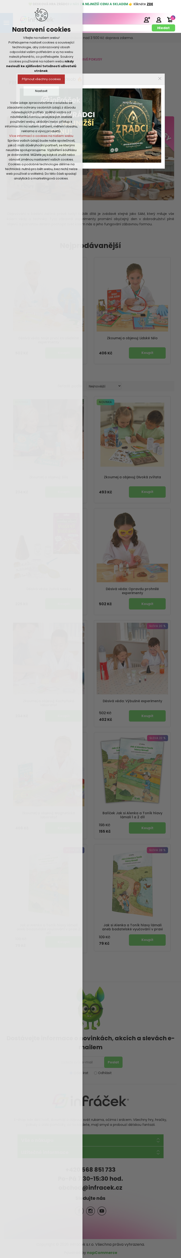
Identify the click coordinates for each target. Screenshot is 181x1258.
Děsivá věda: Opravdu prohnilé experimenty (132, 591)
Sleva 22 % (157, 738)
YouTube (101, 1210)
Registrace (146, 19)
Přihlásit (158, 19)
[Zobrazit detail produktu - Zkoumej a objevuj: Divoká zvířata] (132, 434)
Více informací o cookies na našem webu (41, 136)
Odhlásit (105, 1073)
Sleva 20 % (157, 626)
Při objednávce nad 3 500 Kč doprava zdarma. (95, 37)
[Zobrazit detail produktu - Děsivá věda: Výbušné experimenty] (132, 658)
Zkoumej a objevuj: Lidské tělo (132, 338)
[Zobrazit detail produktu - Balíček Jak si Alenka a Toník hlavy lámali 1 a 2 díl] (132, 770)
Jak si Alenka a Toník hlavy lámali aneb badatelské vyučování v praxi (132, 927)
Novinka (105, 402)
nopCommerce (102, 1252)
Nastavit (41, 91)
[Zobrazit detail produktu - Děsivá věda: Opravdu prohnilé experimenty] (132, 547)
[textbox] (84, 27)
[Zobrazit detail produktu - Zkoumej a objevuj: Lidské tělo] (132, 295)
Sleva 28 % (157, 850)
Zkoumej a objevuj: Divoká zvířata (132, 477)
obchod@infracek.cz (90, 1188)
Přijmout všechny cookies (41, 79)
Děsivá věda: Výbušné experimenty (132, 701)
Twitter (90, 1210)
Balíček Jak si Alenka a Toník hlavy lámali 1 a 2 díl (132, 815)
